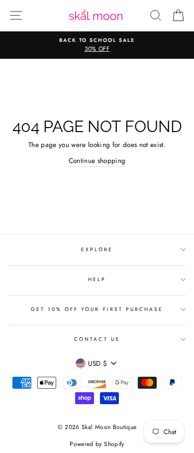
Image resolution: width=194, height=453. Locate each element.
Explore (97, 249)
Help (97, 279)
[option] (97, 45)
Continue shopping (97, 160)
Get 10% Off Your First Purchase (97, 309)
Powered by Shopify (97, 444)
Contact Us (97, 339)
